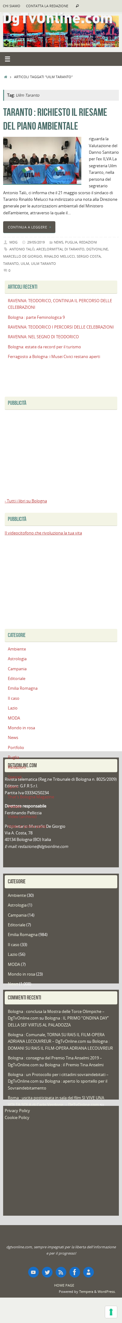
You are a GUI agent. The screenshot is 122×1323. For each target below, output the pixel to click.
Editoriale (16, 678)
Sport (13, 787)
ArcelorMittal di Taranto (60, 249)
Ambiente (17, 649)
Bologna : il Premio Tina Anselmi (74, 1065)
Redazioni (88, 242)
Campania (17, 669)
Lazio (13, 708)
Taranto (11, 263)
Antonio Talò (21, 249)
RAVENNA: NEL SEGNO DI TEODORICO (43, 337)
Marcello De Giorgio (22, 256)
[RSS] (61, 1272)
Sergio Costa (89, 256)
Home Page (64, 1285)
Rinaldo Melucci (59, 256)
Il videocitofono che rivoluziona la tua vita (43, 533)
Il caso (13, 698)
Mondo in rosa (21, 728)
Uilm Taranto (43, 263)
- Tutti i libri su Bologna (26, 501)
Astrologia (17, 659)
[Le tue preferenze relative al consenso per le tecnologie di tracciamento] (111, 1312)
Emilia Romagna (23, 688)
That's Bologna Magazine (31, 797)
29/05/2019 (36, 242)
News (58, 242)
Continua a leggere (27, 227)
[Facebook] (74, 1272)
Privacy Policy (17, 1110)
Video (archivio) (22, 816)
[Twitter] (47, 1272)
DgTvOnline (97, 249)
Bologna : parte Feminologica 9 (36, 317)
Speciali (15, 777)
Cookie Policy (17, 1117)
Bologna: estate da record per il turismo (44, 347)
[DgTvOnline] (33, 1272)
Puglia (71, 242)
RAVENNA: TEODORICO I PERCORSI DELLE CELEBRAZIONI (61, 327)
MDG (13, 242)
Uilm (25, 263)
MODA (14, 718)
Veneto (14, 806)
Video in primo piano (27, 826)
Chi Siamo (11, 6)
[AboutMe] (88, 1272)
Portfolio (16, 747)
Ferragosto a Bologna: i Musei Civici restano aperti (54, 356)
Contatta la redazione (47, 6)
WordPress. (107, 1291)
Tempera (86, 1291)
